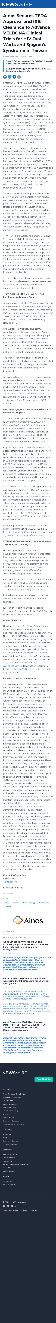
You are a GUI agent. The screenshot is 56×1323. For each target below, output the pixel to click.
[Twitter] (8, 1206)
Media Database (10, 1104)
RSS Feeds (7, 1168)
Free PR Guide (44, 1079)
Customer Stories (10, 1141)
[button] (51, 4)
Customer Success (11, 1121)
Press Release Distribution (14, 1094)
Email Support (9, 1184)
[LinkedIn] (12, 1206)
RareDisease (44, 903)
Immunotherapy (29, 903)
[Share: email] (19, 77)
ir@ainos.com (10, 882)
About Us (7, 1134)
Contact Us (7, 1181)
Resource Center (10, 1154)
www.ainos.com (11, 666)
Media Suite (8, 1101)
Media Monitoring (10, 1111)
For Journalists (9, 1158)
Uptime (34, 1211)
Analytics (6, 1114)
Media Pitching (9, 1107)
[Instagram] (15, 1206)
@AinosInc (28, 669)
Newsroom (7, 1161)
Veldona (8, 906)
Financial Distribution (12, 1097)
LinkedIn (44, 669)
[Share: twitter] (9, 77)
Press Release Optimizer (13, 1124)
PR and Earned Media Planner (16, 1164)
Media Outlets (9, 1171)
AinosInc (16, 903)
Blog (5, 1137)
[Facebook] (4, 1206)
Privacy (24, 1211)
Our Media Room (10, 1144)
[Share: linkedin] (14, 77)
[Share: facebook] (5, 77)
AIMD (7, 903)
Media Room (8, 1117)
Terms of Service (10, 1211)
